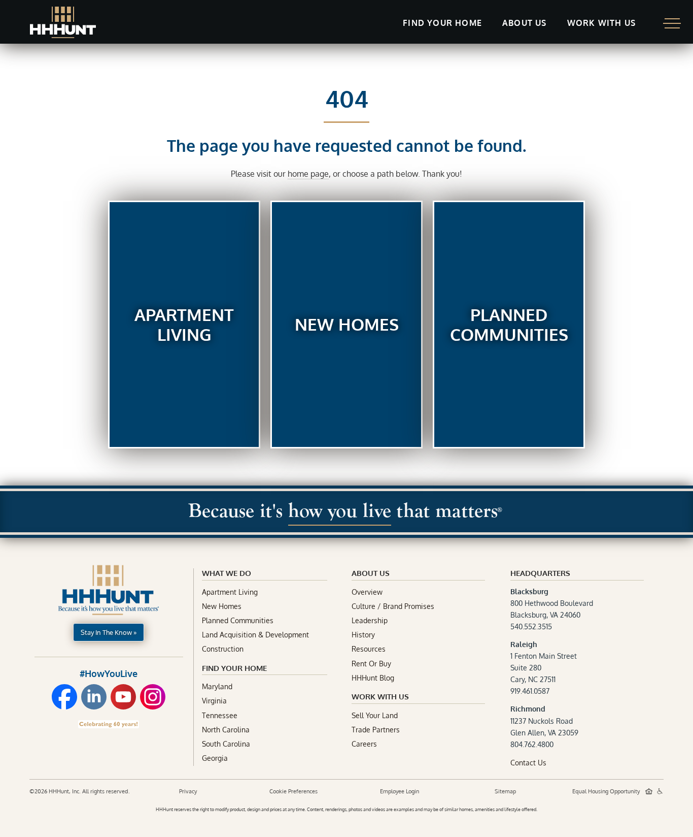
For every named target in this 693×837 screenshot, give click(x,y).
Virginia (214, 700)
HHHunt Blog (373, 677)
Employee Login (399, 791)
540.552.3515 (531, 626)
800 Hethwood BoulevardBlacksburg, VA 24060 (551, 603)
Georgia (215, 758)
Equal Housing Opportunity (606, 791)
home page (308, 174)
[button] (442, 24)
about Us (371, 573)
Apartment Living (230, 592)
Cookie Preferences (293, 791)
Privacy (188, 791)
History (363, 634)
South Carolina (226, 743)
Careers (364, 743)
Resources (369, 649)
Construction (223, 649)
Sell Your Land (375, 715)
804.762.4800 (531, 744)
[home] (63, 22)
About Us (524, 23)
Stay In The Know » (108, 632)
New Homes (221, 606)
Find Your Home (234, 668)
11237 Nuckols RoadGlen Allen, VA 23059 (544, 720)
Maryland (217, 686)
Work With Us (380, 696)
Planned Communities (237, 620)
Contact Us (528, 762)
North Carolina (226, 729)
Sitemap (505, 791)
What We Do (226, 573)
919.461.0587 (529, 691)
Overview (367, 592)
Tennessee (219, 715)
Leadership (370, 620)
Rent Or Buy (371, 663)
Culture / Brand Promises (393, 606)
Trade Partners (376, 729)
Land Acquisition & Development (255, 634)
